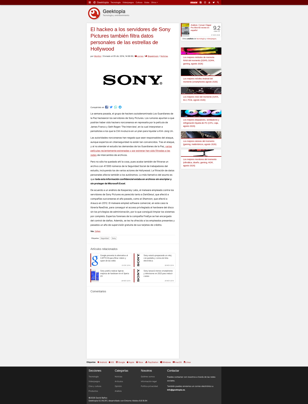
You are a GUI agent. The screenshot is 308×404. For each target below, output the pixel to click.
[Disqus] (132, 326)
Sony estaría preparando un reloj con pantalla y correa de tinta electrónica (157, 258)
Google (121, 362)
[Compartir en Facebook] (107, 107)
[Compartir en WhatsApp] (116, 107)
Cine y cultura (95, 386)
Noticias (164, 56)
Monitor (97, 56)
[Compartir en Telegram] (120, 107)
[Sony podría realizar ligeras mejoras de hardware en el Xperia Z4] (94, 275)
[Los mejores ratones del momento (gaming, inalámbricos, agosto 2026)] (201, 134)
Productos (93, 391)
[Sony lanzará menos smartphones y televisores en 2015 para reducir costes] (138, 275)
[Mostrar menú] (90, 2)
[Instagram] (205, 2)
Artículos (119, 381)
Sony (114, 238)
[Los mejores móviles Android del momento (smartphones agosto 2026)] (201, 72)
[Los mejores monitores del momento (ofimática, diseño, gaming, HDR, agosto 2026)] (201, 152)
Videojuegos (128, 2)
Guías (146, 2)
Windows (167, 362)
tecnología (201, 39)
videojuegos (211, 39)
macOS (178, 362)
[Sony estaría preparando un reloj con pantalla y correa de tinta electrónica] (138, 260)
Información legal (149, 381)
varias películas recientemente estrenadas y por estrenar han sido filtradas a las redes (131, 150)
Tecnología (116, 2)
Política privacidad (149, 386)
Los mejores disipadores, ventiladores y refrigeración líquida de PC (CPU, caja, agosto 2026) (201, 123)
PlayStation (153, 362)
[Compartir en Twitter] (111, 107)
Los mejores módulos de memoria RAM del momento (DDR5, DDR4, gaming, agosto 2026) (199, 60)
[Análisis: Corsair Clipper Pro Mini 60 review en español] (185, 30)
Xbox (140, 362)
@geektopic (153, 56)
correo (140, 56)
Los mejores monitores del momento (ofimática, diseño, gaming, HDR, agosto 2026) (200, 162)
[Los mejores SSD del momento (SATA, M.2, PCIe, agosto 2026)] (201, 90)
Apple (131, 362)
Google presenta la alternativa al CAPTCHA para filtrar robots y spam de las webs (114, 258)
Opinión (118, 386)
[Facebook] (201, 2)
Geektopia (102, 2)
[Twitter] (214, 2)
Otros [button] (154, 2)
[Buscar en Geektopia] (218, 2)
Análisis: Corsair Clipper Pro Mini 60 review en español (201, 28)
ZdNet (97, 231)
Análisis (118, 391)
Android (103, 362)
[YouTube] (209, 2)
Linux (188, 362)
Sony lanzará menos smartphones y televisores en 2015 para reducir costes (158, 273)
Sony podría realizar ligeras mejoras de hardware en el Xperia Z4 (114, 273)
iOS (112, 362)
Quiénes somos (148, 376)
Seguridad (105, 238)
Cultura (139, 2)
